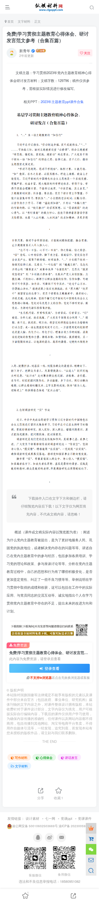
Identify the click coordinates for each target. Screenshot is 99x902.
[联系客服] (91, 849)
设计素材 (32, 818)
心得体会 (46, 757)
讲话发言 (71, 757)
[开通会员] (91, 828)
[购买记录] (91, 838)
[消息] (91, 860)
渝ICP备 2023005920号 (75, 826)
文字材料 (24, 21)
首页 (10, 21)
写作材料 (21, 757)
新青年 (24, 50)
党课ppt (66, 818)
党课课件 (85, 818)
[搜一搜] (91, 870)
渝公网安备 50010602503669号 (35, 826)
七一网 (50, 818)
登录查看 (51, 668)
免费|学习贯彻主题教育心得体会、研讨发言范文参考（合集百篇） (48, 37)
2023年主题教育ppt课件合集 (62, 101)
